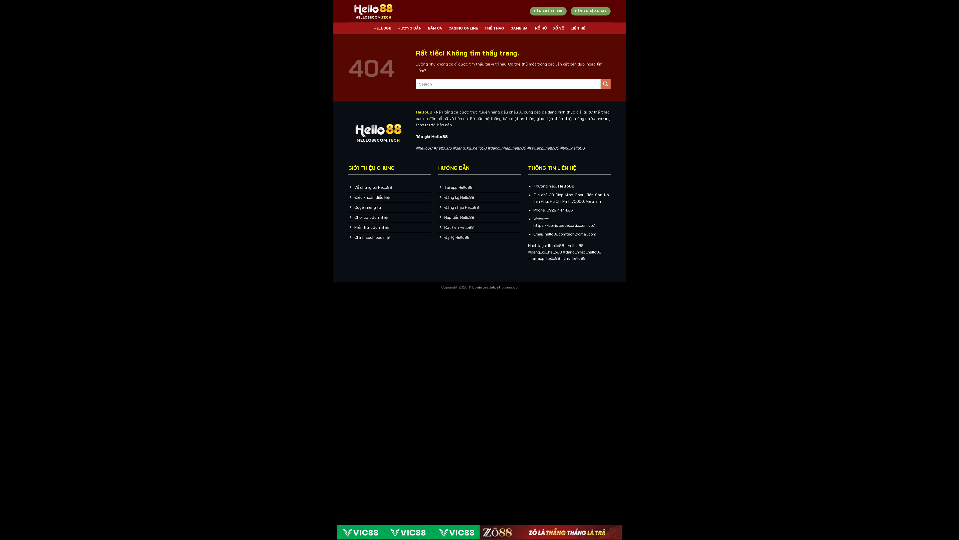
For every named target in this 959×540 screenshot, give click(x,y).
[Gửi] (606, 84)
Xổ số (558, 28)
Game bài (519, 28)
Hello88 (382, 28)
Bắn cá (435, 28)
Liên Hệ (578, 28)
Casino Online (463, 28)
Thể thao (494, 28)
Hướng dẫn (410, 28)
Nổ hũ (541, 28)
